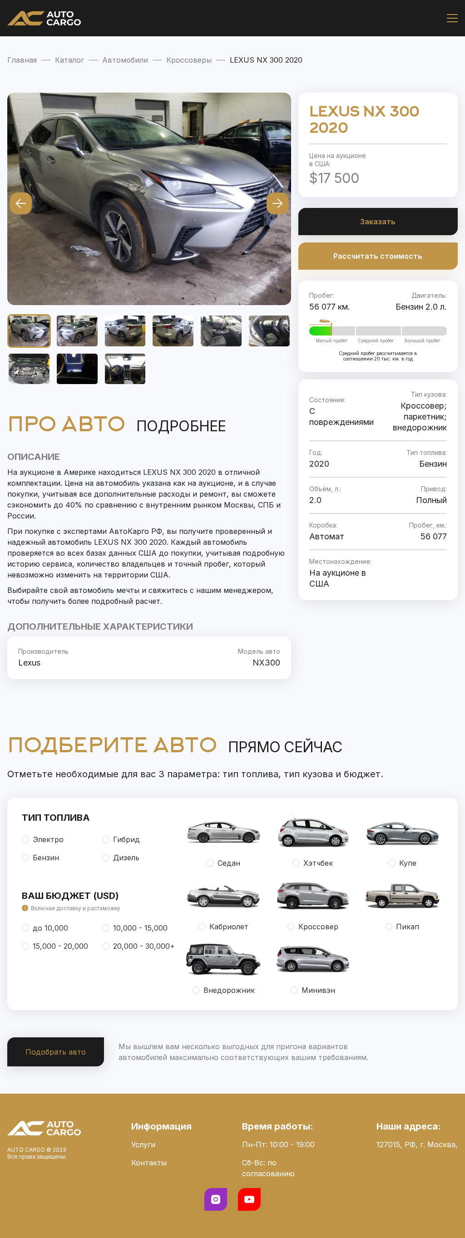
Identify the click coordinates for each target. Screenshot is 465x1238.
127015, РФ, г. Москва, (417, 1144)
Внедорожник (229, 990)
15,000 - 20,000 (60, 946)
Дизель (126, 857)
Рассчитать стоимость (377, 256)
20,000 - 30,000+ (144, 946)
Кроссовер (318, 926)
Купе (407, 863)
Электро (48, 839)
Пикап (407, 926)
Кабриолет (228, 926)
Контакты (149, 1162)
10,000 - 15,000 (140, 927)
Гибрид (126, 839)
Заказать (378, 221)
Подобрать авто (55, 1051)
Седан (229, 863)
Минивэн (318, 990)
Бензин (46, 857)
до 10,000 (50, 927)
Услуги (143, 1144)
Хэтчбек (318, 863)
